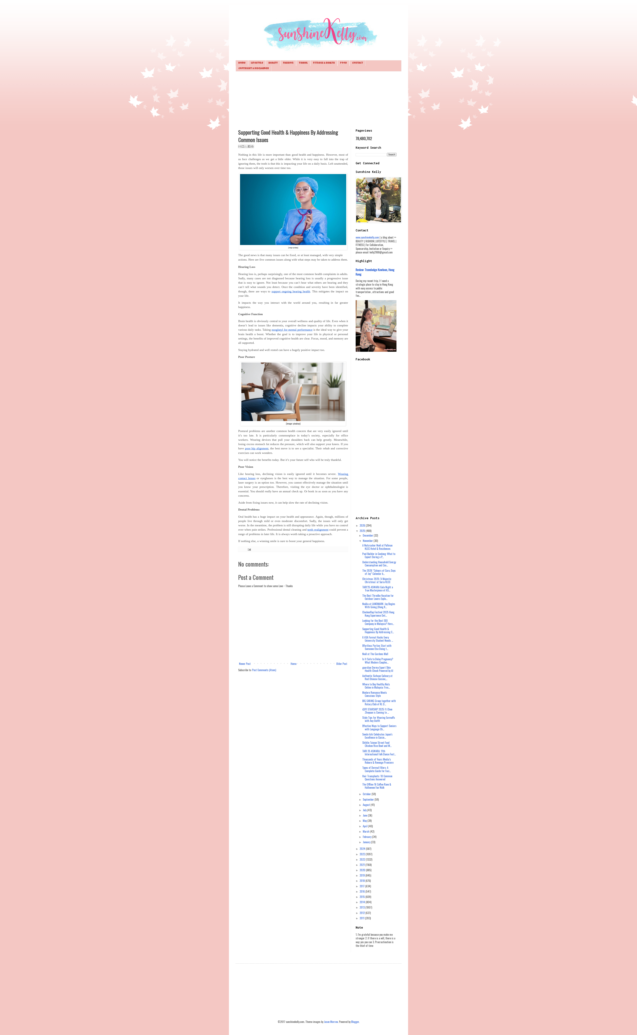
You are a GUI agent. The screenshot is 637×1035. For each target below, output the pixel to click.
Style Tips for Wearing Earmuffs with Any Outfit (378, 719)
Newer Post (245, 664)
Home (242, 63)
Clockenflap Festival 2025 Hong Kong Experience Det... (378, 613)
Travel (303, 63)
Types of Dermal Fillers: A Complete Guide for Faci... (376, 769)
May (365, 821)
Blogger (355, 1022)
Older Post (341, 664)
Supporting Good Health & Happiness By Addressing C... (378, 630)
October (367, 794)
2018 (362, 881)
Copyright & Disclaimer (253, 68)
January (367, 842)
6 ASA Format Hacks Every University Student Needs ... (377, 638)
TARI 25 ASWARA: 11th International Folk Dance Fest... (379, 752)
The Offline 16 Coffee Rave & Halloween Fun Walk (376, 786)
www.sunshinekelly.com (367, 237)
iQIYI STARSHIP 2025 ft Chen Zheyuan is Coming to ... (377, 710)
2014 (363, 902)
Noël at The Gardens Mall (375, 654)
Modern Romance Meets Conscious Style (374, 694)
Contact (357, 63)
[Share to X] (246, 146)
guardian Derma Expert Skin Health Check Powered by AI (377, 669)
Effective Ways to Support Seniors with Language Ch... (379, 727)
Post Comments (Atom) (264, 670)
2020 (363, 870)
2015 (362, 897)
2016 (362, 891)
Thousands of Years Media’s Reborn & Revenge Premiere (377, 760)
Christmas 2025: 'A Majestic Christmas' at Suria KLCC (376, 580)
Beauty (273, 63)
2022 (363, 859)
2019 (362, 875)
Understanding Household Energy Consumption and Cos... (379, 563)
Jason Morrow (331, 1022)
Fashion (288, 63)
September (369, 799)
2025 (363, 531)
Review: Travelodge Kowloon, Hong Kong (375, 271)
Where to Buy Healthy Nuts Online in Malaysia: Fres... (376, 685)
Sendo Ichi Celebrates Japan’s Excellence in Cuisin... (377, 735)
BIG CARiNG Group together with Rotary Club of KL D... (379, 702)
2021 (362, 865)
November (368, 541)
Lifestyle (257, 63)
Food (343, 63)
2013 (362, 907)
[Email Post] (249, 549)
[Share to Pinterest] (252, 146)
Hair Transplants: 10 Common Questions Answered (377, 777)
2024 (363, 849)
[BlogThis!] (243, 146)
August (367, 805)
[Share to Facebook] (249, 146)
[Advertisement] (318, 99)
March (366, 831)
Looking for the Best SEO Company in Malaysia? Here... (378, 622)
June (365, 815)
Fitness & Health (324, 63)
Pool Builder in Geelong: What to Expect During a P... (378, 555)
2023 (363, 854)
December (368, 535)
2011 (362, 918)
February (367, 837)
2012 (362, 913)
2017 (362, 886)
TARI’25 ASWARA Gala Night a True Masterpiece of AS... (377, 588)
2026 (363, 525)
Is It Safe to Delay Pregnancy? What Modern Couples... (377, 660)
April (365, 826)
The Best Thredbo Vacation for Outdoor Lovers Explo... (378, 597)
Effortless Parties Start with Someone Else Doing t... (376, 647)
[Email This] (239, 146)
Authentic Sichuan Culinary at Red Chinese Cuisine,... (377, 677)
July (365, 810)
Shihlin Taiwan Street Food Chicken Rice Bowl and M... (376, 744)
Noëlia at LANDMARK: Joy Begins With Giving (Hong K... (378, 605)
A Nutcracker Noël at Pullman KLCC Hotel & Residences (377, 546)
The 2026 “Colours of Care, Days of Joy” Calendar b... (379, 572)
